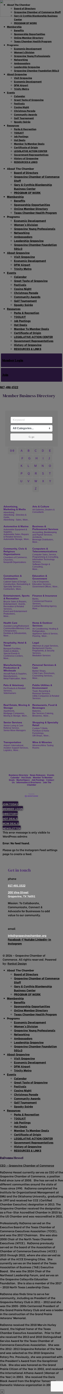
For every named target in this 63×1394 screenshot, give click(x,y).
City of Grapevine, (40, 582)
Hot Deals (26, 777)
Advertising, (9, 512)
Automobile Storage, (13, 539)
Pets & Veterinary (14, 685)
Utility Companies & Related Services (45, 697)
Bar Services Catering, (43, 713)
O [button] (50, 465)
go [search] (32, 436)
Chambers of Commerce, (15, 557)
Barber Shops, (39, 671)
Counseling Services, (42, 676)
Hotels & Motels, (11, 651)
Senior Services (13, 722)
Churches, (8, 560)
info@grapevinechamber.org (27, 935)
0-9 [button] (12, 450)
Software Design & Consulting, (41, 565)
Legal (35, 642)
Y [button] (50, 481)
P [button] (22, 473)
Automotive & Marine (16, 526)
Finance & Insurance (44, 595)
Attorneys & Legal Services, (45, 646)
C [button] (36, 450)
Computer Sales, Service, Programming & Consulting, (45, 555)
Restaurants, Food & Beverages (44, 706)
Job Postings (37, 780)
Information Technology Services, (43, 560)
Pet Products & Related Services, (15, 689)
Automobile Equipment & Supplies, (15, 530)
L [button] (28, 465)
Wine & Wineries (42, 742)
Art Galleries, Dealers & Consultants (43, 510)
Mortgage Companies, (14, 713)
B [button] (29, 450)
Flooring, (36, 636)
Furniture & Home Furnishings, (40, 732)
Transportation (12, 742)
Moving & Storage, (12, 716)
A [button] (22, 450)
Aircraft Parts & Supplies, (15, 673)
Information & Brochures (28, 782)
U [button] (21, 481)
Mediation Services (41, 655)
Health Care (10, 622)
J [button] (49, 458)
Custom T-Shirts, (40, 728)
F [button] (22, 458)
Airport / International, (14, 745)
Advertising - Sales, (13, 520)
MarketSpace (23, 780)
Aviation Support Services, (16, 748)
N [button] (43, 465)
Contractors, (9, 589)
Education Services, (41, 584)
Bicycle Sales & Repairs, (15, 601)
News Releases (38, 775)
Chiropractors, (10, 631)
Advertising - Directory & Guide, (15, 516)
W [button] (35, 481)
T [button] (50, 473)
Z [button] (36, 488)
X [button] (43, 481)
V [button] (28, 481)
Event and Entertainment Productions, (15, 612)
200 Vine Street (18, 892)
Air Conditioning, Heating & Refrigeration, (45, 630)
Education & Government (39, 577)
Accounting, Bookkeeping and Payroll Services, (44, 533)
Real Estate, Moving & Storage (17, 706)
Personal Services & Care (44, 666)
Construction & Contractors (13, 577)
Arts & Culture (40, 506)
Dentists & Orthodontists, (15, 633)
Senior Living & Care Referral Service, (13, 726)
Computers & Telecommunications (44, 550)
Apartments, (9, 711)
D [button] (43, 450)
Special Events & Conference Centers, (13, 654)
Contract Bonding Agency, (44, 606)
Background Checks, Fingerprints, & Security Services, (43, 650)
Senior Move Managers (15, 730)
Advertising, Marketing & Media (15, 508)
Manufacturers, (11, 676)
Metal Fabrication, (12, 678)
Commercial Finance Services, (42, 602)
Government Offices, (42, 586)
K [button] (22, 465)
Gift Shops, (37, 735)
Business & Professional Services (45, 528)
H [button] (37, 458)
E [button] (50, 450)
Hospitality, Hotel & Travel (15, 644)
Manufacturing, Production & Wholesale (13, 668)
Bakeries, (36, 711)
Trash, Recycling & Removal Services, (41, 692)
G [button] (29, 458)
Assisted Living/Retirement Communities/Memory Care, (17, 627)
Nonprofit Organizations (15, 562)
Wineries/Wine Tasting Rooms (43, 746)
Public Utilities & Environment (42, 686)
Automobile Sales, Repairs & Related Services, (16, 535)
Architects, (37, 537)
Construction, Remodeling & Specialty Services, (17, 585)
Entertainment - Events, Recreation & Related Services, (15, 606)
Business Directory (18, 775)
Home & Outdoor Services (42, 624)
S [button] (43, 473)
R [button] (36, 473)
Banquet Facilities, (12, 648)
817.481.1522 (16, 885)
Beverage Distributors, (43, 539)
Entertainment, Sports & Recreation (17, 597)
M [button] (35, 465)
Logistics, (8, 750)
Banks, (35, 599)
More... (26, 520)
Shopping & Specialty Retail (45, 724)
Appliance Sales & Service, (45, 633)
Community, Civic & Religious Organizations (15, 551)
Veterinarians (10, 693)
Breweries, (37, 716)
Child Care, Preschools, (43, 673)
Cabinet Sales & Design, (15, 582)
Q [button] (29, 473)
